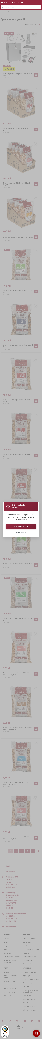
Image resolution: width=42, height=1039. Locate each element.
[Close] (34, 504)
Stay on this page (21, 533)
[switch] (5, 1036)
